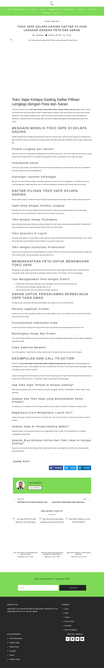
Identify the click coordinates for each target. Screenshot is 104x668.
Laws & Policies (69, 9)
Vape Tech (57, 13)
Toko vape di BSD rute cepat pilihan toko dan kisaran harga (25, 553)
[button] (56, 468)
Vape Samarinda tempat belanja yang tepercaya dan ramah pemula (52, 553)
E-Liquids (32, 9)
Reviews (91, 9)
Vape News (45, 13)
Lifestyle (81, 9)
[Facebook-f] (68, 639)
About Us (12, 604)
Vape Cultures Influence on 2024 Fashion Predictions (79, 553)
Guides (42, 9)
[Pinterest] (77, 639)
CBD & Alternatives (19, 9)
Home (9, 9)
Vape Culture (55, 21)
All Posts (35, 488)
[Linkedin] (72, 639)
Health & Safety (54, 9)
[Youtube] (82, 639)
